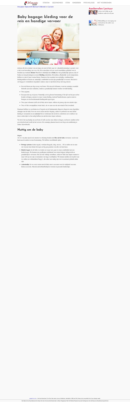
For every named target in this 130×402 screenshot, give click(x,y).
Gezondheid (57, 3)
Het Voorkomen (104, 3)
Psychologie (89, 3)
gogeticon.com (33, 398)
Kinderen (77, 3)
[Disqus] (48, 193)
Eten (68, 3)
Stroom (46, 3)
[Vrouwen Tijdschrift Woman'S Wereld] (30, 3)
